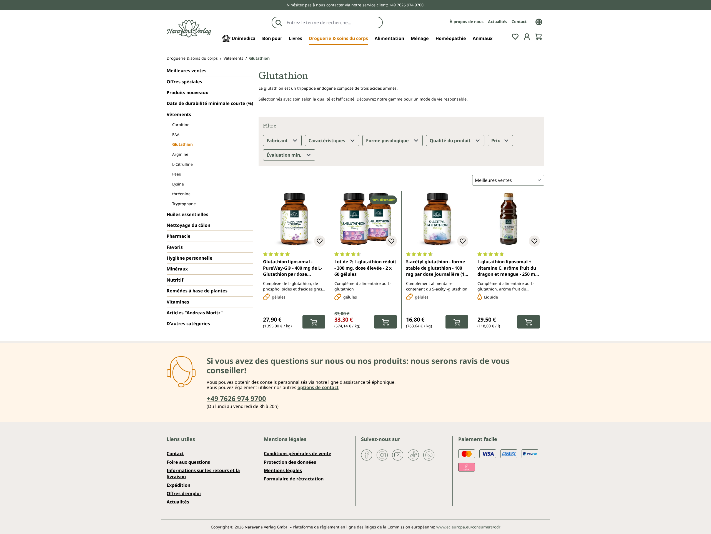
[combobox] (333, 22)
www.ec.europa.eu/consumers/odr (468, 527)
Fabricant (278, 140)
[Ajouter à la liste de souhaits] (319, 241)
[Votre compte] (527, 36)
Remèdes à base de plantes (197, 291)
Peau (176, 174)
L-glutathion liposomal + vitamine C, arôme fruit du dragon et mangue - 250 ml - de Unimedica (508, 268)
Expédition (178, 485)
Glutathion (182, 144)
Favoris (175, 247)
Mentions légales (283, 470)
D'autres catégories (188, 323)
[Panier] (538, 36)
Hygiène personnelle (189, 258)
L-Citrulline (182, 164)
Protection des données (290, 462)
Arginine (180, 154)
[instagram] (382, 455)
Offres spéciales (184, 82)
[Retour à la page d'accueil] (189, 29)
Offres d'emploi (184, 493)
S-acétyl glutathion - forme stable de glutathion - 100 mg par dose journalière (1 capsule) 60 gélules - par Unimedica (435, 268)
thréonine (181, 193)
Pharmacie (179, 236)
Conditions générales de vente (297, 453)
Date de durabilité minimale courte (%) (210, 103)
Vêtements (179, 114)
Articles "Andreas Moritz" (195, 313)
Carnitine (180, 124)
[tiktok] (413, 455)
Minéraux (177, 269)
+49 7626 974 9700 (236, 398)
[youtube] (397, 455)
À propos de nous (467, 21)
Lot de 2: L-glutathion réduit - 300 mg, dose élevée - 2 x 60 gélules (365, 268)
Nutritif (175, 280)
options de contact (318, 387)
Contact (519, 21)
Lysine (178, 184)
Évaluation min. (284, 155)
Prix (496, 140)
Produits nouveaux (187, 92)
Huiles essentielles (187, 214)
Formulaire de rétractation (294, 479)
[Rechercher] (278, 22)
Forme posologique (388, 140)
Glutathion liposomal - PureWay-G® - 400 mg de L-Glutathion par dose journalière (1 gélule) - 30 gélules (292, 268)
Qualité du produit (451, 140)
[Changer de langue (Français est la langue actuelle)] (538, 21)
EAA (175, 134)
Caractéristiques (327, 140)
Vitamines (178, 302)
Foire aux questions (188, 462)
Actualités (497, 21)
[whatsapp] (428, 455)
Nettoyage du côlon (188, 225)
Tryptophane (184, 203)
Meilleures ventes (186, 70)
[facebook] (366, 455)
